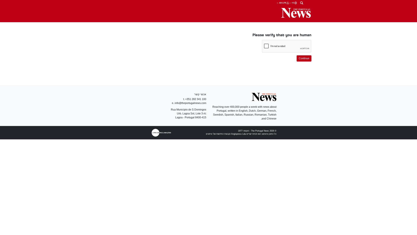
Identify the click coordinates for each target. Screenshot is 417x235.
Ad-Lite (282, 3)
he (292, 3)
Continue (304, 58)
